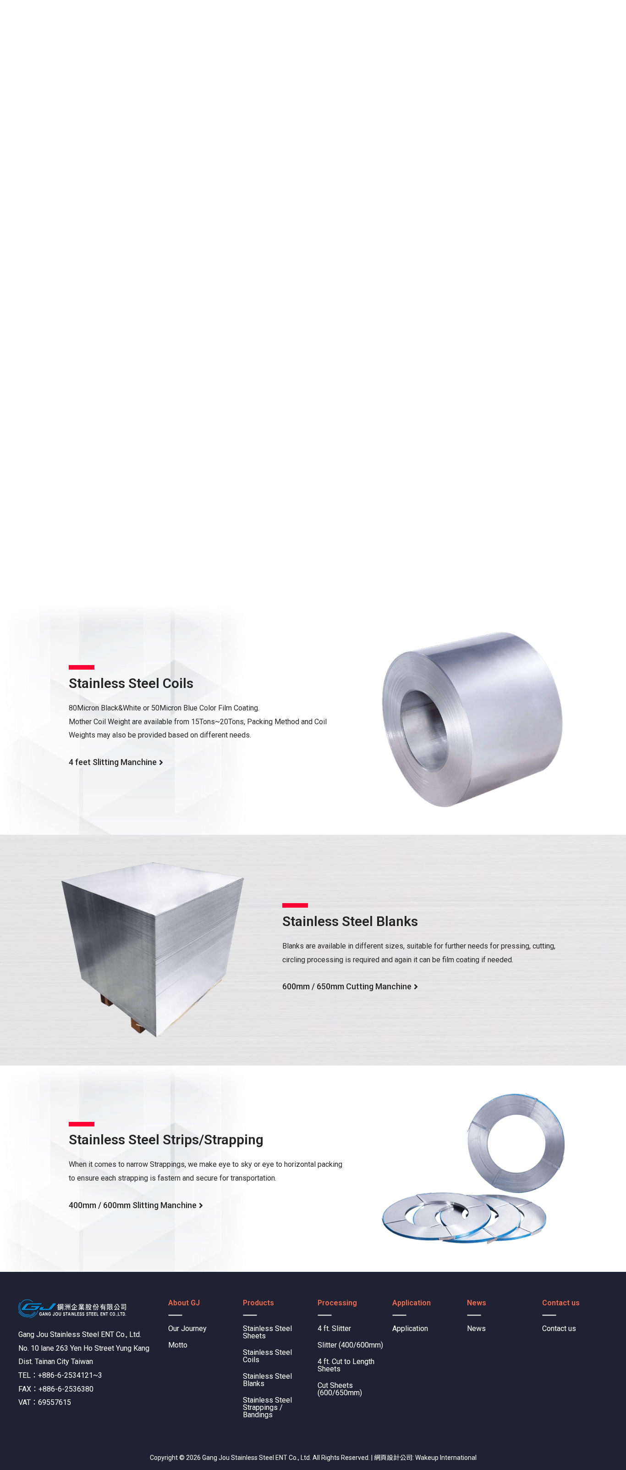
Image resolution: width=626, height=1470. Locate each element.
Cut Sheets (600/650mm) (340, 1389)
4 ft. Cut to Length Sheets (346, 1365)
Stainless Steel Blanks (267, 1380)
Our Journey (187, 1328)
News (476, 1328)
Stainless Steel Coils (267, 1356)
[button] (116, 765)
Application (410, 1328)
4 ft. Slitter (334, 1328)
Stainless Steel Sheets (267, 1332)
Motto (177, 1345)
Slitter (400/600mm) (350, 1345)
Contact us (559, 1328)
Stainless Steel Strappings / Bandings (267, 1407)
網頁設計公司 (393, 1457)
